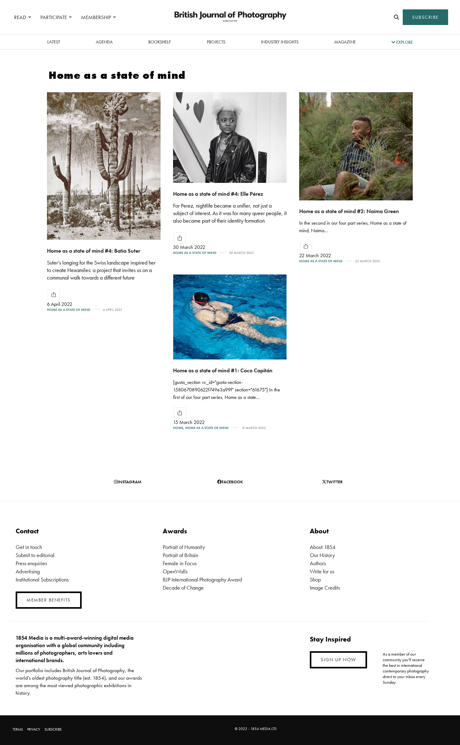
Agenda (104, 42)
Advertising (28, 571)
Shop (315, 579)
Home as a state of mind (68, 309)
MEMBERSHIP (96, 17)
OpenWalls (175, 571)
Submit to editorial (35, 555)
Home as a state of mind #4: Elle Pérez (218, 193)
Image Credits (325, 587)
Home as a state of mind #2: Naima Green (349, 211)
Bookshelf (159, 42)
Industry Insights (280, 42)
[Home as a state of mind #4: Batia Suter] (104, 166)
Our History (322, 555)
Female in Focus (180, 563)
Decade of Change (183, 587)
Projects (216, 42)
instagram (129, 482)
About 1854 (322, 547)
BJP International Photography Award (202, 579)
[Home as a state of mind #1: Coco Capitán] (230, 317)
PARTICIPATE (53, 17)
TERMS (18, 729)
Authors (318, 563)
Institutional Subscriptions (42, 579)
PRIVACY (33, 729)
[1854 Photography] (230, 17)
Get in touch (29, 547)
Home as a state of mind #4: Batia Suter (93, 250)
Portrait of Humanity (184, 547)
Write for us (322, 571)
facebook (232, 482)
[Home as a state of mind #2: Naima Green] (356, 146)
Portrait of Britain (180, 555)
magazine (345, 42)
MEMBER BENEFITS (49, 600)
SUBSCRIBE (425, 17)
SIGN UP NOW (338, 660)
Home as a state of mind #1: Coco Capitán (223, 370)
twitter (334, 482)
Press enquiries (31, 563)
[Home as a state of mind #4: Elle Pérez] (230, 137)
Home (178, 428)
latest (53, 42)
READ (20, 17)
